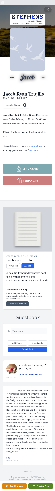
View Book (13, 265)
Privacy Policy (20, 479)
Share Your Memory (17, 303)
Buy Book (28, 265)
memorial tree (35, 145)
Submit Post (27, 349)
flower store (33, 150)
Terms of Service (35, 479)
